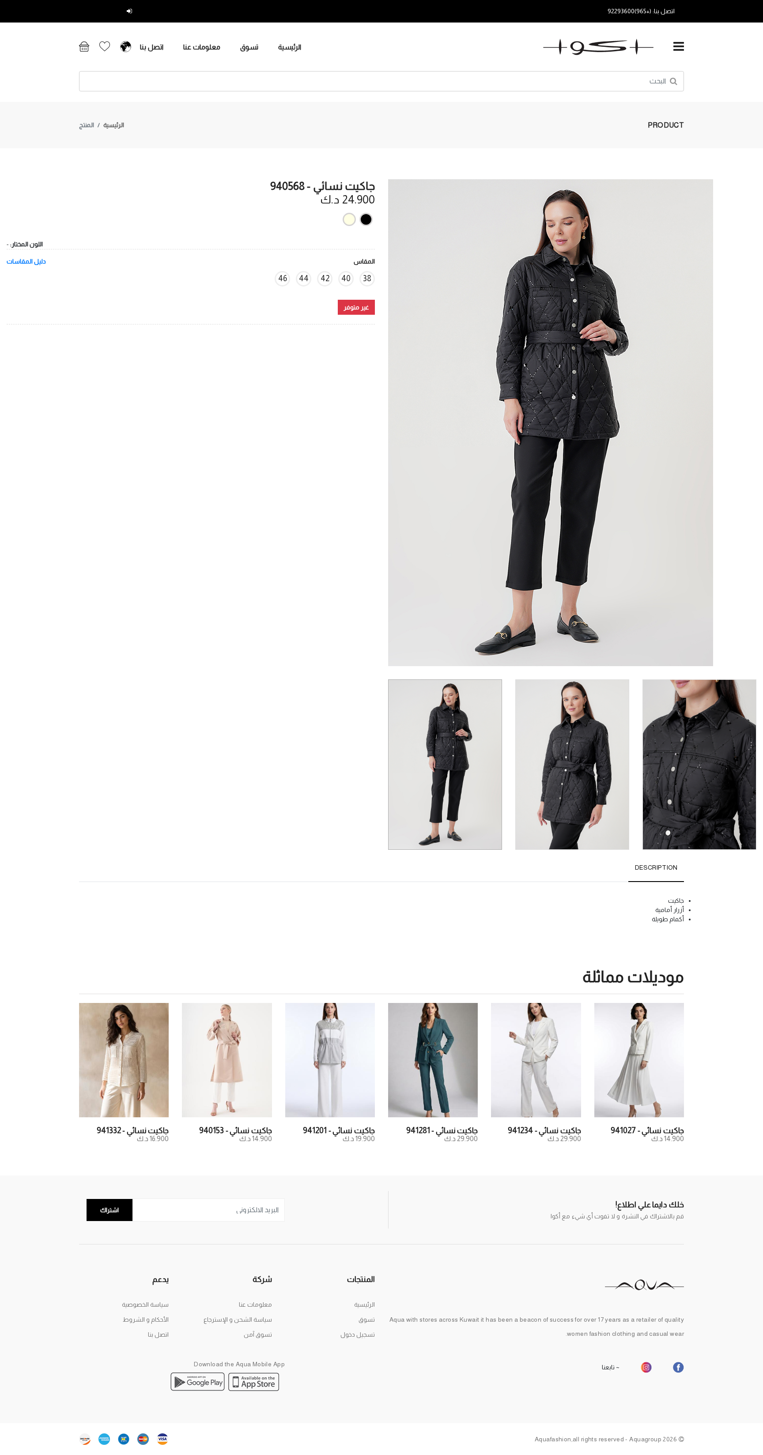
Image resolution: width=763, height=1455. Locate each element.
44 (304, 278)
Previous (751, 426)
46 (282, 278)
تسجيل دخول (107, 11)
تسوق (249, 47)
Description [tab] (656, 867)
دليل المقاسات (26, 261)
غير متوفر (356, 307)
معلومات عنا (201, 47)
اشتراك (109, 1210)
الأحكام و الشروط (146, 1319)
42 (325, 278)
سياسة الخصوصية (145, 1304)
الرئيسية (289, 47)
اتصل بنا (151, 47)
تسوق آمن (258, 1334)
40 (346, 278)
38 (367, 278)
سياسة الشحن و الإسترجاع (238, 1319)
